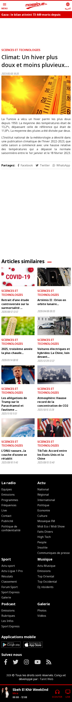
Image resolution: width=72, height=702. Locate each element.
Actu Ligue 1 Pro (12, 571)
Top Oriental (45, 576)
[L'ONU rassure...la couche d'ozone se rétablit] (18, 427)
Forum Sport (9, 587)
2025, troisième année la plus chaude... (17, 351)
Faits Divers (45, 532)
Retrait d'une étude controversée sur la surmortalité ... (15, 304)
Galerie (6, 597)
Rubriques (8, 616)
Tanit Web (46, 679)
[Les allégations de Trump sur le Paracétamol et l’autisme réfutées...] (18, 374)
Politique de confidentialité (10, 528)
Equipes (6, 489)
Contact (6, 516)
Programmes (9, 500)
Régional (43, 494)
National (43, 489)
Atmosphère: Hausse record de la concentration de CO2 (52, 402)
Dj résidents (45, 587)
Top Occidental (47, 581)
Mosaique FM (46, 521)
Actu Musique (46, 566)
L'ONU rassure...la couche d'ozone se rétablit (14, 454)
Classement (9, 581)
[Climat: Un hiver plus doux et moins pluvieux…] (36, 95)
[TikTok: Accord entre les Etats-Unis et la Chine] (54, 427)
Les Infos (7, 621)
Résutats (7, 576)
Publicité (7, 521)
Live (4, 510)
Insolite (42, 547)
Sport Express (10, 592)
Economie (43, 510)
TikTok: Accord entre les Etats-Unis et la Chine (52, 454)
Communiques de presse (53, 553)
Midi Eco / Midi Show (51, 526)
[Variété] (5, 692)
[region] (36, 31)
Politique (43, 505)
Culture (42, 516)
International (46, 500)
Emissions (8, 494)
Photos (41, 610)
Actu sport (8, 566)
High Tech (44, 537)
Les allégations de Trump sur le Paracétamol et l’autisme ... (14, 404)
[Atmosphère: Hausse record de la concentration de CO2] (54, 374)
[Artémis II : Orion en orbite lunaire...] (54, 277)
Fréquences (8, 505)
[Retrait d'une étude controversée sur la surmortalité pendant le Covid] (18, 277)
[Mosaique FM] (36, 6)
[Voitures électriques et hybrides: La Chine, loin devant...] (54, 326)
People (41, 542)
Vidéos (41, 616)
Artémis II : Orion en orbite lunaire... (51, 302)
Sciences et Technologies (20, 50)
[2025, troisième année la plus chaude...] (18, 326)
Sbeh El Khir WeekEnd (30, 689)
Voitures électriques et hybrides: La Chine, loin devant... (53, 353)
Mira (15, 693)
